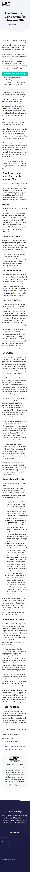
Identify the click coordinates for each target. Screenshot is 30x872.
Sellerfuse (5, 837)
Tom (20, 24)
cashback (17, 108)
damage (5, 291)
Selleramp (5, 842)
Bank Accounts (9, 738)
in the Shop (22, 559)
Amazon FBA (6, 61)
